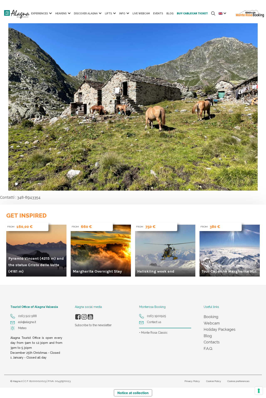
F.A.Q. (208, 348)
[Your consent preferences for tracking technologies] (259, 391)
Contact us (154, 322)
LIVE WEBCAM (141, 13)
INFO (122, 13)
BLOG (170, 13)
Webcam (212, 323)
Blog (208, 336)
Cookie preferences (238, 381)
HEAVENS (61, 13)
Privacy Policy (192, 381)
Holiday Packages (219, 329)
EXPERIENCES (39, 13)
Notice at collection (133, 393)
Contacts (212, 342)
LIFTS (108, 13)
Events (158, 13)
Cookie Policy (213, 381)
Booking (211, 317)
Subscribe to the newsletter (93, 325)
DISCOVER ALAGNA (86, 13)
